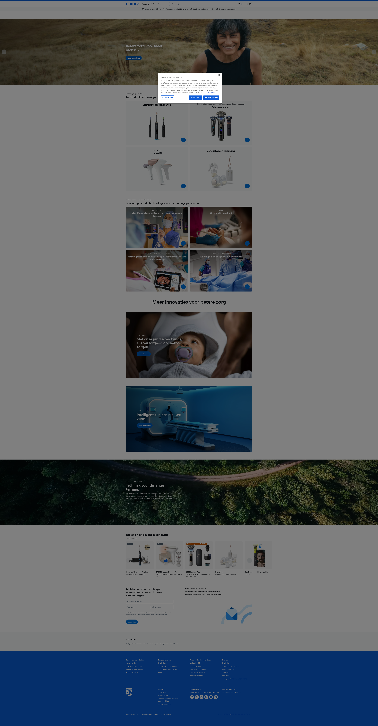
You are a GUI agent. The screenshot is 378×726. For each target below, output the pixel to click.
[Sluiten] (219, 75)
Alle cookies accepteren (211, 97)
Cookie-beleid (211, 92)
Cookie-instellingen (167, 97)
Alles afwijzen (195, 97)
